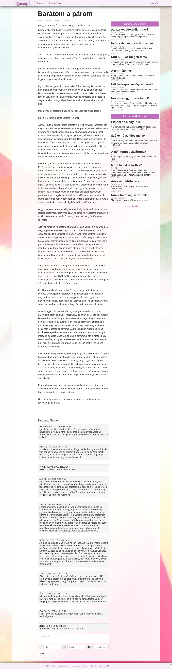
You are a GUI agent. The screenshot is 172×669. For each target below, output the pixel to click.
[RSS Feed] (123, 666)
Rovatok (40, 3)
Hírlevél (93, 666)
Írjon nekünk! (55, 3)
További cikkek (132, 206)
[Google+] (115, 666)
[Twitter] (119, 666)
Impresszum (76, 666)
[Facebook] (111, 666)
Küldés (42, 653)
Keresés (154, 3)
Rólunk (85, 666)
